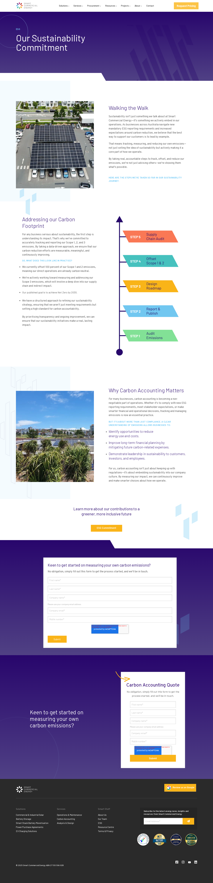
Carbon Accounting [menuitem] (66, 819)
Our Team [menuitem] (102, 819)
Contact (150, 5)
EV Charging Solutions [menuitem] (26, 831)
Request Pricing (186, 5)
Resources (110, 5)
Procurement (93, 5)
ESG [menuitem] (100, 823)
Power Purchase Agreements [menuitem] (29, 827)
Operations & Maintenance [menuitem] (69, 815)
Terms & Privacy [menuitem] (105, 831)
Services (77, 5)
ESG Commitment (106, 528)
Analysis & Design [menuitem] (65, 823)
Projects (125, 5)
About (137, 5)
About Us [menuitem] (102, 815)
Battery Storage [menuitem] (23, 819)
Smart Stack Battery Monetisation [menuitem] (32, 823)
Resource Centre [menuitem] (106, 827)
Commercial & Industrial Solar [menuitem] (30, 815)
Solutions (63, 5)
